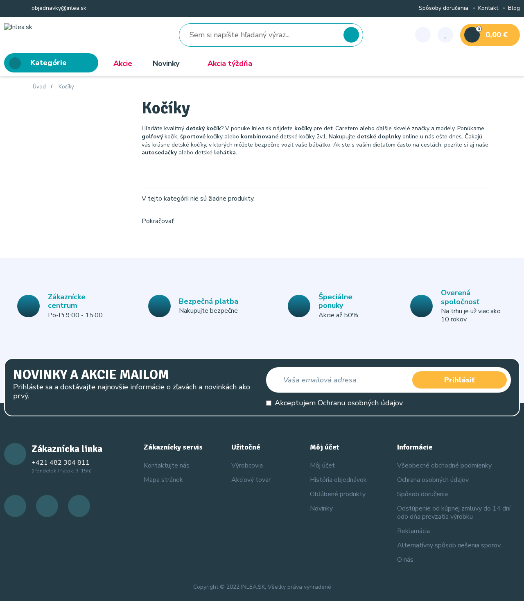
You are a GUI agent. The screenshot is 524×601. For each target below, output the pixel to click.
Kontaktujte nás (167, 465)
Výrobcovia (247, 465)
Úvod (39, 87)
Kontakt (488, 8)
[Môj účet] (423, 35)
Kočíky (66, 87)
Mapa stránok (163, 479)
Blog (514, 8)
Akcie (122, 63)
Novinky (166, 63)
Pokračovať (158, 221)
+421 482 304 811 (61, 462)
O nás (405, 559)
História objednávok (338, 479)
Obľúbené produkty (338, 494)
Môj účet (322, 465)
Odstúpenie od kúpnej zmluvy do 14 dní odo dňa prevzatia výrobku (453, 512)
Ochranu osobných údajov (360, 403)
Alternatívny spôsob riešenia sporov (449, 545)
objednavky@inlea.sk (58, 8)
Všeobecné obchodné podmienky (444, 465)
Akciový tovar (251, 479)
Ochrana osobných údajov (433, 479)
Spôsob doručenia (422, 494)
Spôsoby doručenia (443, 8)
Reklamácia (413, 530)
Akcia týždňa (230, 63)
